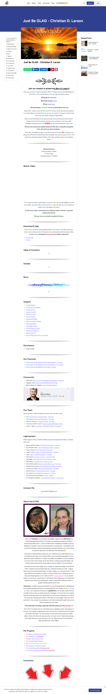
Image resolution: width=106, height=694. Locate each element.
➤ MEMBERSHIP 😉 (62, 3)
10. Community (10, 63)
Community (46, 3)
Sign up (90, 3)
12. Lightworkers (10, 68)
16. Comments (10, 78)
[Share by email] (56, 69)
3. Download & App (11, 46)
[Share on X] (49, 69)
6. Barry (8, 53)
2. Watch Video (10, 44)
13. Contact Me (10, 70)
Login (97, 3)
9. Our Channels (10, 61)
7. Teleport (9, 56)
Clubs (39, 3)
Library (34, 3)
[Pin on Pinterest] (52, 69)
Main (28, 3)
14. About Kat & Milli (11, 73)
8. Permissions (10, 58)
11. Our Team (9, 66)
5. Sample (8, 51)
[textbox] (48, 377)
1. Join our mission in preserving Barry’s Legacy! (11, 40)
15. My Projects (10, 75)
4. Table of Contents (11, 49)
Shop (52, 3)
